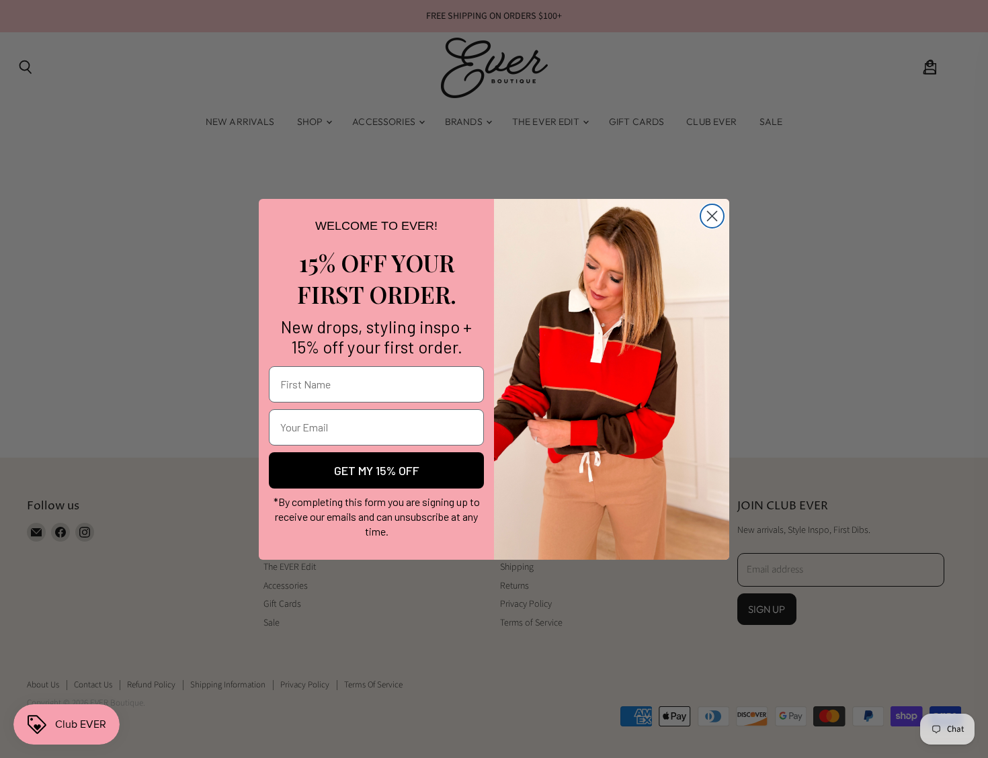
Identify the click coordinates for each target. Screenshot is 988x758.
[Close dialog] (712, 216)
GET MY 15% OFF (376, 470)
